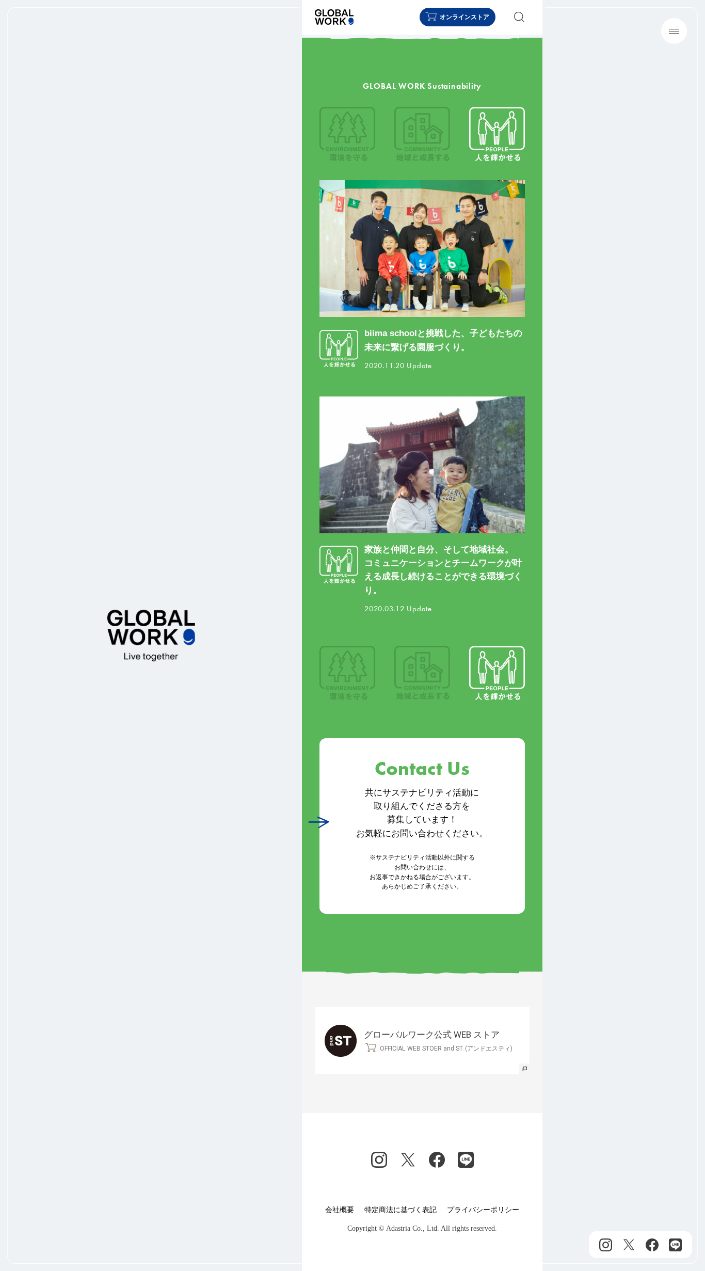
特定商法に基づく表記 (400, 1210)
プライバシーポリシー (483, 1210)
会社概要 (339, 1210)
